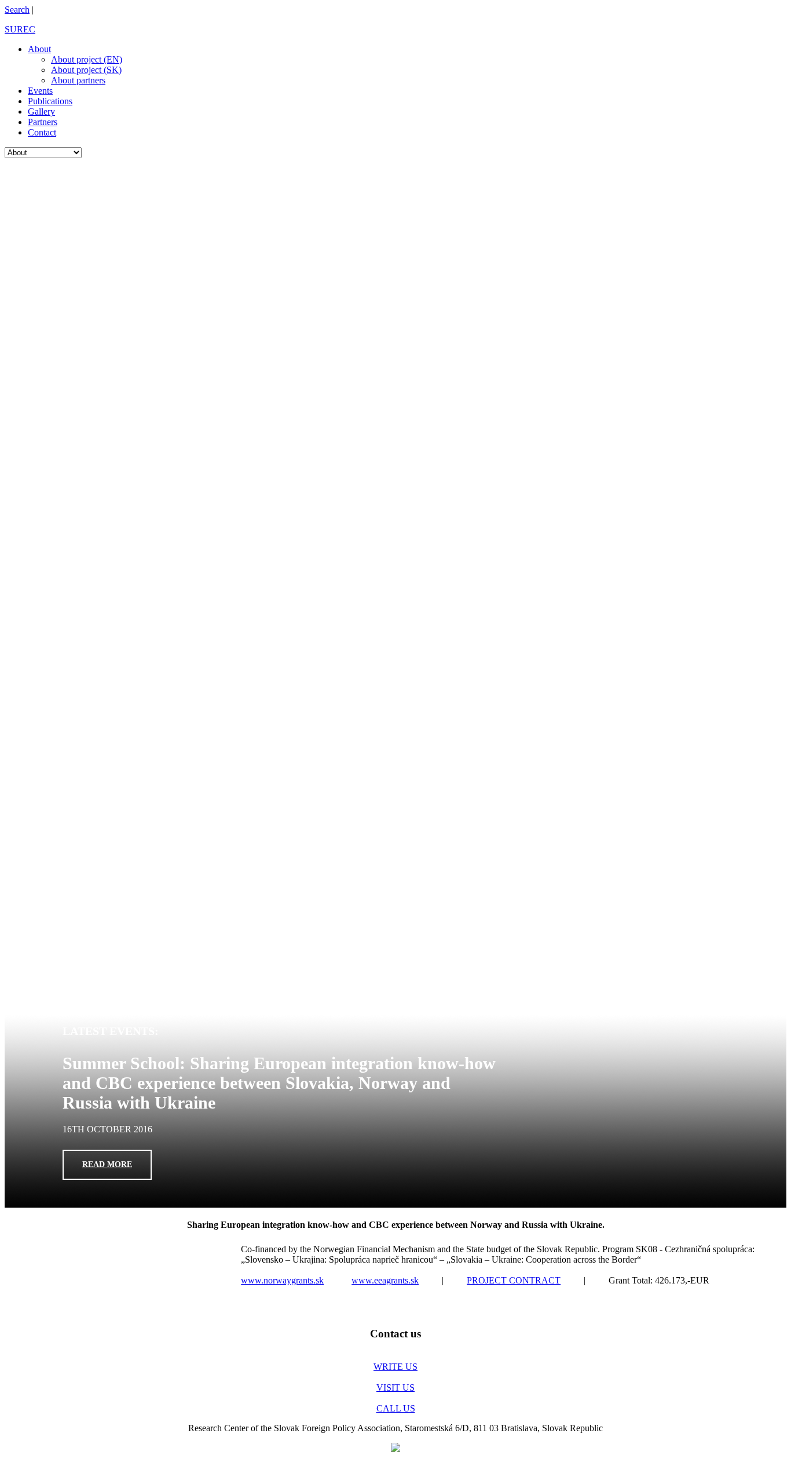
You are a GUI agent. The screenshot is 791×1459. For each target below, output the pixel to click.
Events (40, 91)
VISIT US (395, 1387)
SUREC (20, 29)
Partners (42, 122)
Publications (50, 101)
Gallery (41, 111)
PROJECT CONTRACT (514, 1280)
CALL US (395, 1408)
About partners (78, 80)
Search (17, 9)
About (39, 49)
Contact (42, 132)
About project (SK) (86, 70)
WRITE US (395, 1367)
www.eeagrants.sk (385, 1280)
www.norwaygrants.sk (282, 1280)
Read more (107, 351)
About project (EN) (86, 59)
